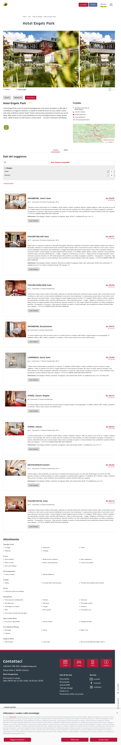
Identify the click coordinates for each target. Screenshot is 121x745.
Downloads (64, 682)
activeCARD (65, 685)
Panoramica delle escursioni (71, 694)
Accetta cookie (103, 739)
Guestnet (118, 687)
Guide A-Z (64, 691)
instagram (97, 687)
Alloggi (83, 5)
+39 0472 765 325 (11, 666)
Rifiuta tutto (75, 739)
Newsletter (64, 679)
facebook (97, 683)
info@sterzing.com (28, 666)
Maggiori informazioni (17, 739)
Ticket (93, 5)
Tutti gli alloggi (66, 688)
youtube (97, 679)
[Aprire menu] (111, 5)
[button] (117, 712)
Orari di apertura (118, 704)
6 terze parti (12, 717)
